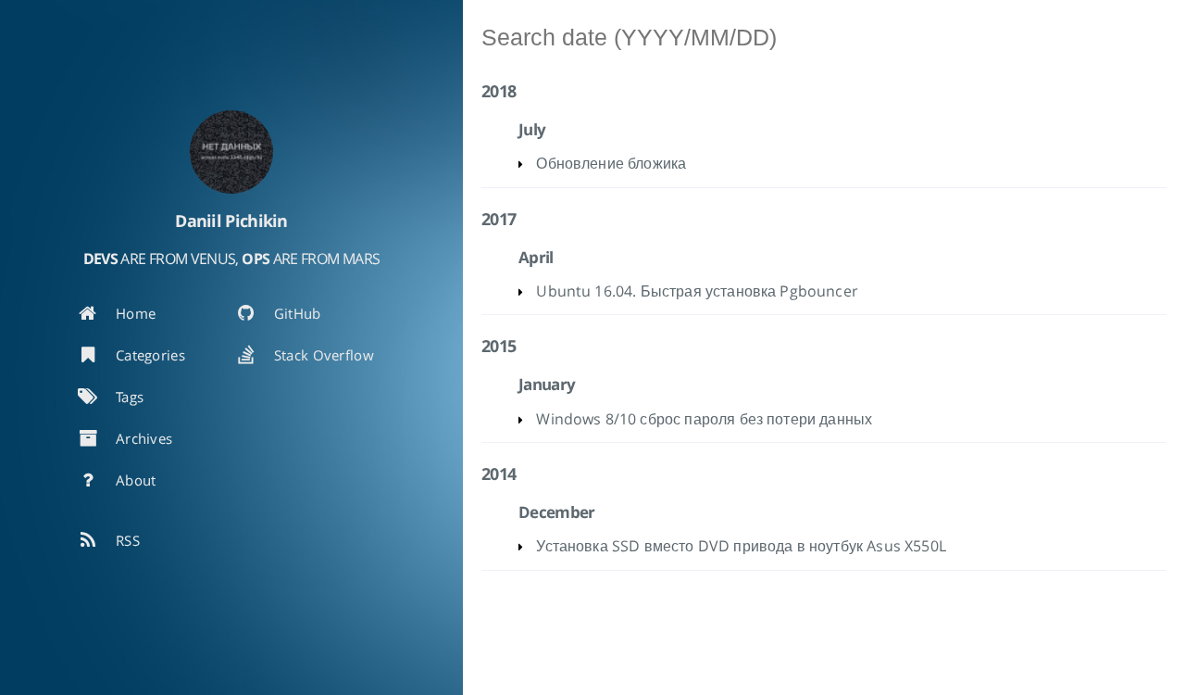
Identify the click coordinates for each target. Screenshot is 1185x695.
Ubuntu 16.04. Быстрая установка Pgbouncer (697, 291)
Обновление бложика (611, 163)
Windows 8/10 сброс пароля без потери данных (704, 419)
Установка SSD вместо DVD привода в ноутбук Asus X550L (740, 546)
